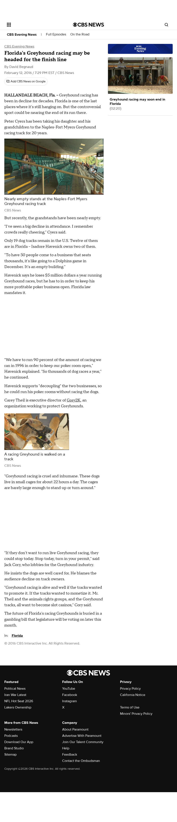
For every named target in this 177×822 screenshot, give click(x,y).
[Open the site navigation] (34, 25)
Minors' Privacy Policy (136, 713)
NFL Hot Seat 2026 (18, 701)
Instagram (69, 701)
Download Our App (18, 742)
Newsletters (13, 729)
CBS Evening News (22, 34)
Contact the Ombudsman (81, 761)
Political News (14, 688)
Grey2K (74, 400)
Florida (17, 635)
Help (65, 748)
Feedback (69, 754)
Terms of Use (129, 707)
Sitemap (10, 754)
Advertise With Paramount (81, 735)
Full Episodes (56, 34)
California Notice (132, 695)
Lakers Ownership (17, 707)
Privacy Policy (130, 688)
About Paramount (75, 729)
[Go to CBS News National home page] (88, 24)
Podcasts (11, 735)
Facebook (69, 695)
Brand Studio (14, 748)
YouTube (68, 688)
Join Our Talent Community (82, 742)
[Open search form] (166, 24)
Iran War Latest (15, 695)
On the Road (79, 34)
